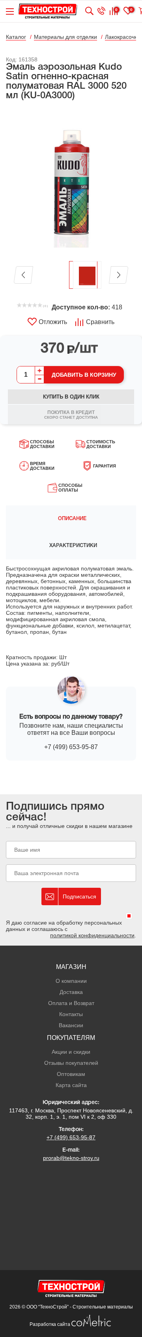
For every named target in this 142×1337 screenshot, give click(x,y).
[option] (71, 181)
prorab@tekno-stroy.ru (71, 1158)
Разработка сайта (50, 1324)
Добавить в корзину (84, 375)
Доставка (71, 992)
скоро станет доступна (71, 415)
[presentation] (71, 518)
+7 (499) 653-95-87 (71, 747)
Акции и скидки (71, 1052)
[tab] (71, 518)
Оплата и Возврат (71, 1003)
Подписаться (79, 896)
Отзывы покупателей (71, 1063)
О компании (71, 981)
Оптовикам (71, 1074)
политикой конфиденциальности (92, 935)
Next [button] (118, 275)
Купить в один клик (71, 397)
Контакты (71, 1014)
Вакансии (71, 1025)
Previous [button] (23, 275)
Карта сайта (71, 1085)
